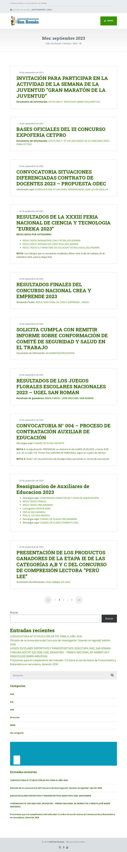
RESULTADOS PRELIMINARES (38, 504)
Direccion (15, 717)
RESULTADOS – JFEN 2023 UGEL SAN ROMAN (69, 398)
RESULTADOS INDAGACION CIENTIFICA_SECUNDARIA (50, 243)
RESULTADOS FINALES (34, 501)
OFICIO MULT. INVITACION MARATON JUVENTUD (74, 101)
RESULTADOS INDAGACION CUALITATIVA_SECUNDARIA (51, 240)
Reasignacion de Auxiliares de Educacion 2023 (52, 489)
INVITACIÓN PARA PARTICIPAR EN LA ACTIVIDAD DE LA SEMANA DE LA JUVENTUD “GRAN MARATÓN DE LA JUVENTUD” (62, 87)
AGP (12, 709)
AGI (11, 702)
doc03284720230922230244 (60, 353)
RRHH (12, 725)
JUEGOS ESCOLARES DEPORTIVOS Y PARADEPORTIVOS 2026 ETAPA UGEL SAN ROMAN (60, 648)
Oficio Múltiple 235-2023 (58, 582)
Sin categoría (17, 733)
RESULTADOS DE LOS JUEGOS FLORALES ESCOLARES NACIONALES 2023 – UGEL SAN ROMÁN (61, 386)
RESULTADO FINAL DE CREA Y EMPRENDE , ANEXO (62, 302)
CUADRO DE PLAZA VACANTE (48, 443)
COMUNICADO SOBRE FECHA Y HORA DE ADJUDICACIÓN (69, 497)
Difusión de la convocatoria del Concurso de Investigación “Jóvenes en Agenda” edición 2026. (56, 788)
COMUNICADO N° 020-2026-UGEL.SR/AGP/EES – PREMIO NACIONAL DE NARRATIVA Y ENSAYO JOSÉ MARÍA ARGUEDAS (60, 805)
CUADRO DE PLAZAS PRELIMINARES (58, 519)
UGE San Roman (56, 842)
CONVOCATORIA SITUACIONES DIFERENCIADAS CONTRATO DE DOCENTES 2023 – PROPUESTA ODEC (61, 177)
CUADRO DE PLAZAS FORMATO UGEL (59, 522)
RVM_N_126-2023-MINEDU (36, 515)
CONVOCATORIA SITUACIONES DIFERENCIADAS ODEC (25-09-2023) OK (71, 189)
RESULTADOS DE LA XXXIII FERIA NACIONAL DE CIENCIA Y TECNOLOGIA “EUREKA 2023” (63, 222)
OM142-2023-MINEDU (34, 512)
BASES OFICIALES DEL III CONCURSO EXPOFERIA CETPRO (60, 132)
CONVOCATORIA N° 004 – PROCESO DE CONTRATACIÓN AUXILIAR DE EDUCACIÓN (63, 431)
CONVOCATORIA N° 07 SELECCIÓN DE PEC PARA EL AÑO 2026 (46, 636)
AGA (12, 694)
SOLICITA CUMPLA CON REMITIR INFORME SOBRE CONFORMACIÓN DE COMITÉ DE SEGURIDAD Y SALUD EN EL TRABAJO (62, 338)
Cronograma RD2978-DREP (37, 508)
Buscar (14, 612)
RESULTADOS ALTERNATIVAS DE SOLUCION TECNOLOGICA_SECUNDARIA (61, 247)
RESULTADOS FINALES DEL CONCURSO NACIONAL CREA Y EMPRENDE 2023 (53, 290)
